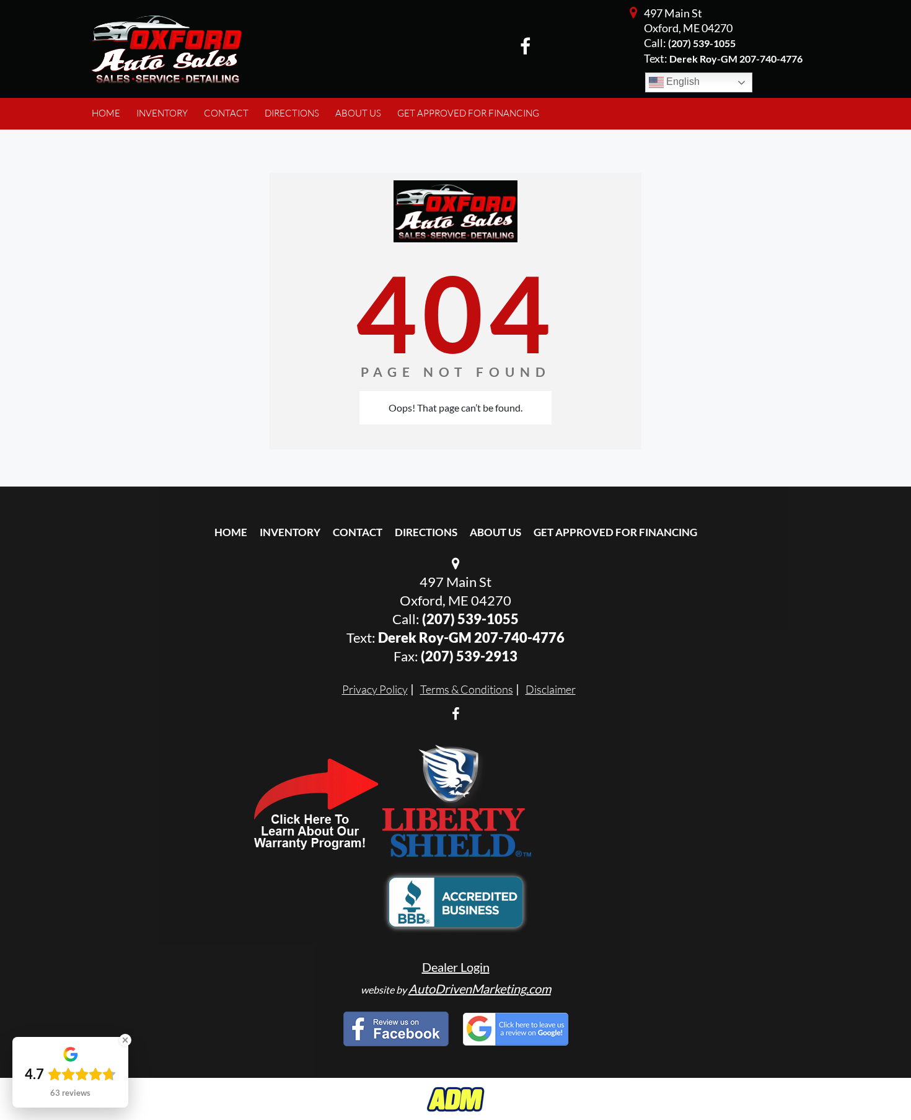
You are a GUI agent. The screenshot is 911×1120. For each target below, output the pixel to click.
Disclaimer (551, 689)
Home (230, 532)
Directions (426, 532)
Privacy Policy (375, 689)
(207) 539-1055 (702, 43)
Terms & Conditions (466, 689)
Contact (357, 532)
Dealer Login (456, 966)
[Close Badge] (125, 1040)
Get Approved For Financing (615, 532)
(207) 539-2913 (469, 656)
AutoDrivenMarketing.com (479, 988)
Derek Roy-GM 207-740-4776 (471, 637)
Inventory (290, 532)
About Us (495, 532)
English (682, 81)
